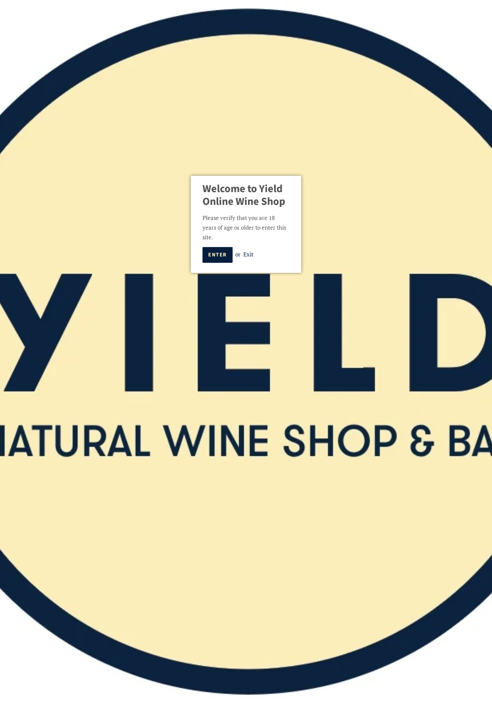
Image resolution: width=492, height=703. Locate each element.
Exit (248, 254)
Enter (217, 254)
